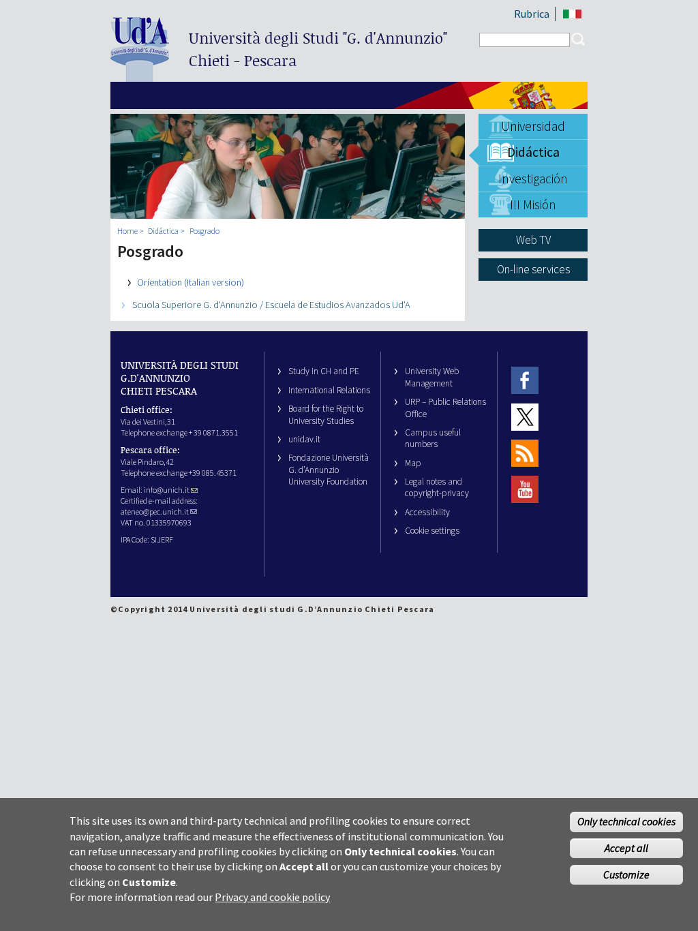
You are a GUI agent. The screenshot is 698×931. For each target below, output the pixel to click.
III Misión (533, 204)
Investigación (533, 178)
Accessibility (427, 512)
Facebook (524, 380)
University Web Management (432, 376)
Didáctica (533, 152)
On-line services (533, 269)
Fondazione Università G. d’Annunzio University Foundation (328, 469)
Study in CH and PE (323, 371)
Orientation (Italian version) (190, 282)
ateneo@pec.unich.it (155, 511)
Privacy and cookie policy (272, 897)
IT (572, 14)
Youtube (524, 489)
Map (413, 463)
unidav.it (304, 439)
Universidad (533, 126)
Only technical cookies (626, 821)
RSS (524, 453)
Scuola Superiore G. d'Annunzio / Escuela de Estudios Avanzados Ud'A (271, 305)
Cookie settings (432, 530)
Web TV (533, 239)
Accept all (626, 848)
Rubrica (531, 13)
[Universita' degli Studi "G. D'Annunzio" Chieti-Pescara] (139, 76)
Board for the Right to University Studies (325, 414)
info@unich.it (166, 490)
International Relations (329, 390)
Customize (626, 874)
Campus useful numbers (433, 438)
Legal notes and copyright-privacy (437, 487)
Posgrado (204, 231)
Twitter (524, 416)
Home (127, 231)
